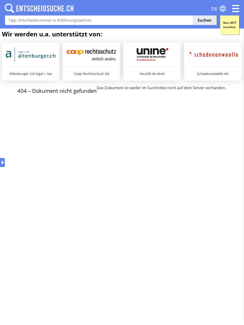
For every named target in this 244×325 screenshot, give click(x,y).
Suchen (205, 20)
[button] (235, 8)
